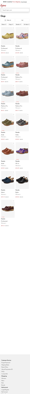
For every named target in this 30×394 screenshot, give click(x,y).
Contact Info (4, 374)
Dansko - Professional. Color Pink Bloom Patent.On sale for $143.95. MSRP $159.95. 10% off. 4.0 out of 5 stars (22, 40)
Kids (2, 383)
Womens (3, 378)
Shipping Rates (5, 365)
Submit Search (27, 10)
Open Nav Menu (28, 5)
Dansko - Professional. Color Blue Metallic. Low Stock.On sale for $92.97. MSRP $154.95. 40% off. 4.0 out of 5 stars (8, 69)
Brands (3, 385)
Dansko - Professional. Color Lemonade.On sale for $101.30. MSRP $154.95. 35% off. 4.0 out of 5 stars (8, 40)
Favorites (21, 5)
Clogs (10, 24)
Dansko (18, 24)
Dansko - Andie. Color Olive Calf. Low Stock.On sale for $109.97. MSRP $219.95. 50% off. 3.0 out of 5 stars (8, 126)
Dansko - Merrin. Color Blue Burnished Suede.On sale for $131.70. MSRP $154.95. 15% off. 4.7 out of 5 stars (8, 184)
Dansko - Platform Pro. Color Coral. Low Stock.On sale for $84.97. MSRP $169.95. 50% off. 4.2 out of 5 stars (22, 69)
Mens (2, 380)
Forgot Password (5, 362)
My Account (18, 5)
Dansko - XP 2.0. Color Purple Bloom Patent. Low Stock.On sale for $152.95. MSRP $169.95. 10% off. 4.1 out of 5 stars (22, 155)
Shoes (3, 24)
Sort (22, 20)
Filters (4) (9, 20)
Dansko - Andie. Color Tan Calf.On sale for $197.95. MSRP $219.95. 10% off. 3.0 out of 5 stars (8, 155)
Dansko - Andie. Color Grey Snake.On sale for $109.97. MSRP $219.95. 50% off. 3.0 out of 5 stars (22, 126)
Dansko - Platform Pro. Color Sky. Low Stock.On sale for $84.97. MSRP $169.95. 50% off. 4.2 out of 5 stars (8, 98)
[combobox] (15, 10)
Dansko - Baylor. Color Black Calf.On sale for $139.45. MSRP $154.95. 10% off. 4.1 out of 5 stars (22, 184)
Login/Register (5, 389)
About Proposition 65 (7, 369)
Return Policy (4, 367)
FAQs (2, 371)
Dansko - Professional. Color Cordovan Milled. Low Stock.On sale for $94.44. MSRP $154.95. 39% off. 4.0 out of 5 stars (8, 213)
